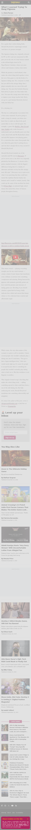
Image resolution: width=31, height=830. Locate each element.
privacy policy (23, 824)
